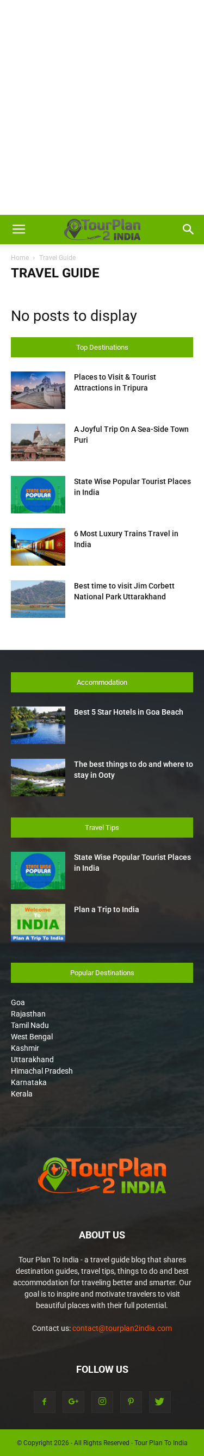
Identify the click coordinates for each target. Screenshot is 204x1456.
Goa (18, 1002)
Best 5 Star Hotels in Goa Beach (128, 712)
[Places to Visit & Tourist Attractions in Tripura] (38, 390)
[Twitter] (160, 1402)
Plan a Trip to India (106, 909)
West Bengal (32, 1036)
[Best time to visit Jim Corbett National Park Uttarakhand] (38, 599)
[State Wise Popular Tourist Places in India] (38, 494)
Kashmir (25, 1048)
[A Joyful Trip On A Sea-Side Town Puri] (38, 442)
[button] (189, 229)
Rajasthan (28, 1013)
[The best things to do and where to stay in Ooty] (38, 777)
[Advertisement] (102, 107)
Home (20, 258)
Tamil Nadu (30, 1025)
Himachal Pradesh (42, 1071)
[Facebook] (44, 1402)
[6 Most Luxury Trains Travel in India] (38, 547)
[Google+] (73, 1402)
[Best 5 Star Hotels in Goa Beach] (38, 725)
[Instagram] (102, 1402)
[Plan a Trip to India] (38, 922)
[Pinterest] (131, 1402)
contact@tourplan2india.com (122, 1328)
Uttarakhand (32, 1059)
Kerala (22, 1093)
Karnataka (29, 1082)
